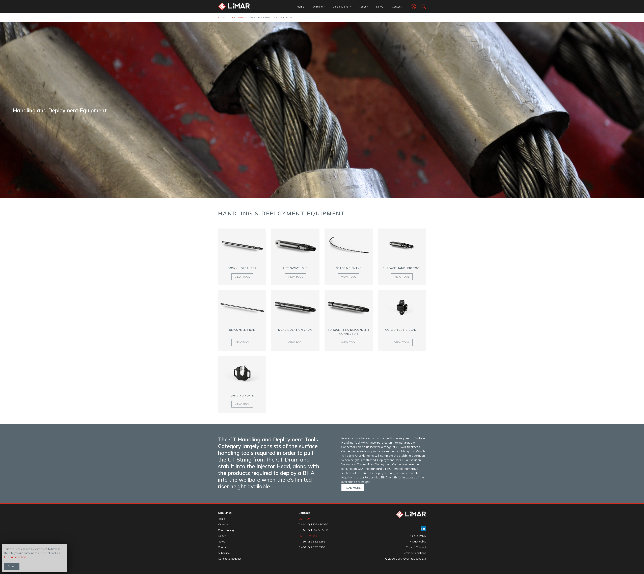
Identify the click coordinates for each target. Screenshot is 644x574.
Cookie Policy (418, 535)
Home (300, 6)
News (379, 6)
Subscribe (224, 553)
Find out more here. (15, 557)
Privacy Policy (418, 541)
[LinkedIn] (423, 528)
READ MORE (353, 487)
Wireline (318, 6)
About (362, 6)
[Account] (411, 6)
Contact (396, 6)
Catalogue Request (229, 558)
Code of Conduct (416, 547)
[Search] (421, 6)
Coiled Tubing (340, 6)
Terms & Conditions (414, 553)
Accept (11, 566)
